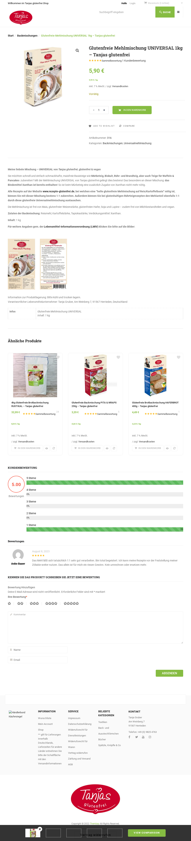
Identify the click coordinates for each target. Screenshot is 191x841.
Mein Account (45, 724)
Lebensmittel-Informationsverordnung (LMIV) (71, 226)
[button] (165, 3)
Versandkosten (120, 86)
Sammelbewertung (112, 60)
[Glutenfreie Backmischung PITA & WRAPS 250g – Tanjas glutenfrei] (95, 355)
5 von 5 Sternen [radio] (73, 603)
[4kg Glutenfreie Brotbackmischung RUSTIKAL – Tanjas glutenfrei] (35, 355)
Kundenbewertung (134, 60)
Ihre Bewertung (17, 596)
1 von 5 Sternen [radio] (11, 603)
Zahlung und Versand (79, 758)
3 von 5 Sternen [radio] (36, 603)
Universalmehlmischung (137, 143)
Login (132, 3)
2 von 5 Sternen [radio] (21, 603)
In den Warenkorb (134, 110)
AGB (70, 764)
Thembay (94, 823)
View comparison (147, 832)
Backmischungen (27, 35)
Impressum (74, 718)
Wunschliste (44, 718)
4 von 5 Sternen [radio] (52, 603)
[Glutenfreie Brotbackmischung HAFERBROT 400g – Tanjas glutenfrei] (156, 355)
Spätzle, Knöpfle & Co (109, 745)
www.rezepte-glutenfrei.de (58, 191)
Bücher (102, 739)
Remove (39, 829)
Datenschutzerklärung (79, 724)
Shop (40, 729)
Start (11, 35)
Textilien (102, 722)
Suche (167, 12)
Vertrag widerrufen (78, 752)
